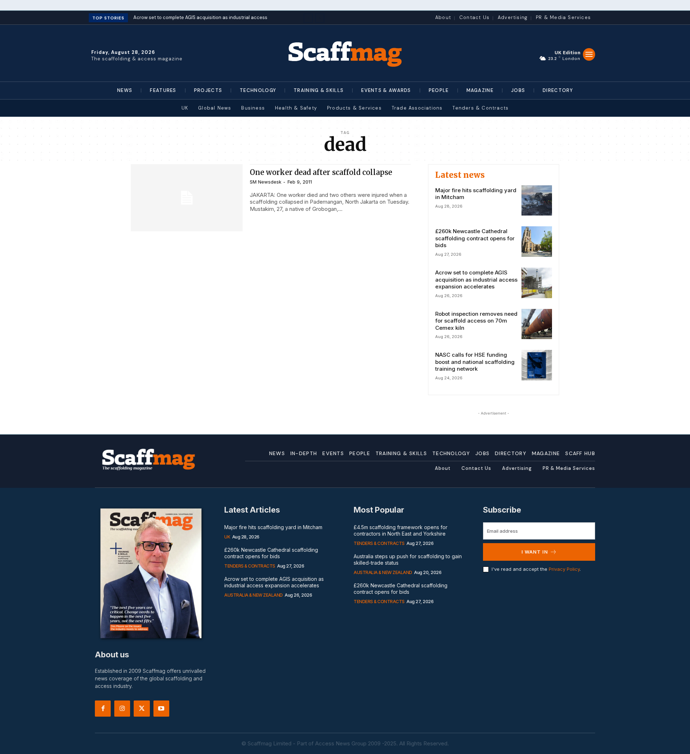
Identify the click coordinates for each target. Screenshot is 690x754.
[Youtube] (161, 708)
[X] (142, 708)
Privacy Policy (564, 569)
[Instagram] (122, 708)
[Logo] (345, 53)
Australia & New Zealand (253, 595)
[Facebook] (103, 708)
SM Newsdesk (265, 182)
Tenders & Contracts (249, 566)
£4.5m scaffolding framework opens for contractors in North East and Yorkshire (400, 530)
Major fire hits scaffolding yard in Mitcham (273, 527)
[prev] (308, 18)
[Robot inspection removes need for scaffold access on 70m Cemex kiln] (536, 324)
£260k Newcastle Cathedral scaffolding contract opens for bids (475, 238)
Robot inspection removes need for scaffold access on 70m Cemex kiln (476, 320)
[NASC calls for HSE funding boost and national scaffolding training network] (536, 365)
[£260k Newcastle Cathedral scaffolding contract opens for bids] (536, 241)
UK (227, 537)
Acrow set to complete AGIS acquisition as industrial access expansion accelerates (476, 279)
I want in (534, 552)
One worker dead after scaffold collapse (321, 172)
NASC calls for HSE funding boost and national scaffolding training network (475, 361)
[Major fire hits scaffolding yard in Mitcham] (536, 200)
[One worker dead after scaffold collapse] (187, 197)
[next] (319, 18)
